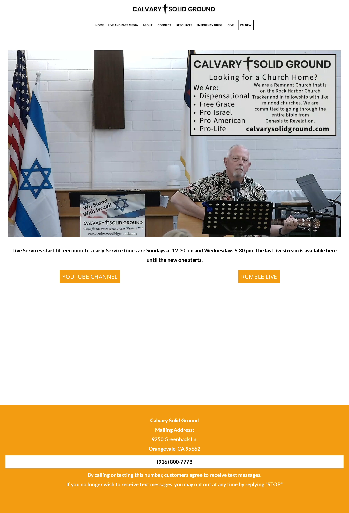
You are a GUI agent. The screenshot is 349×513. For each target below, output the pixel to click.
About (148, 25)
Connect (165, 25)
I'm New (246, 25)
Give (231, 25)
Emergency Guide (210, 25)
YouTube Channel (89, 276)
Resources (184, 25)
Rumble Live (259, 276)
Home (99, 25)
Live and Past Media (123, 25)
